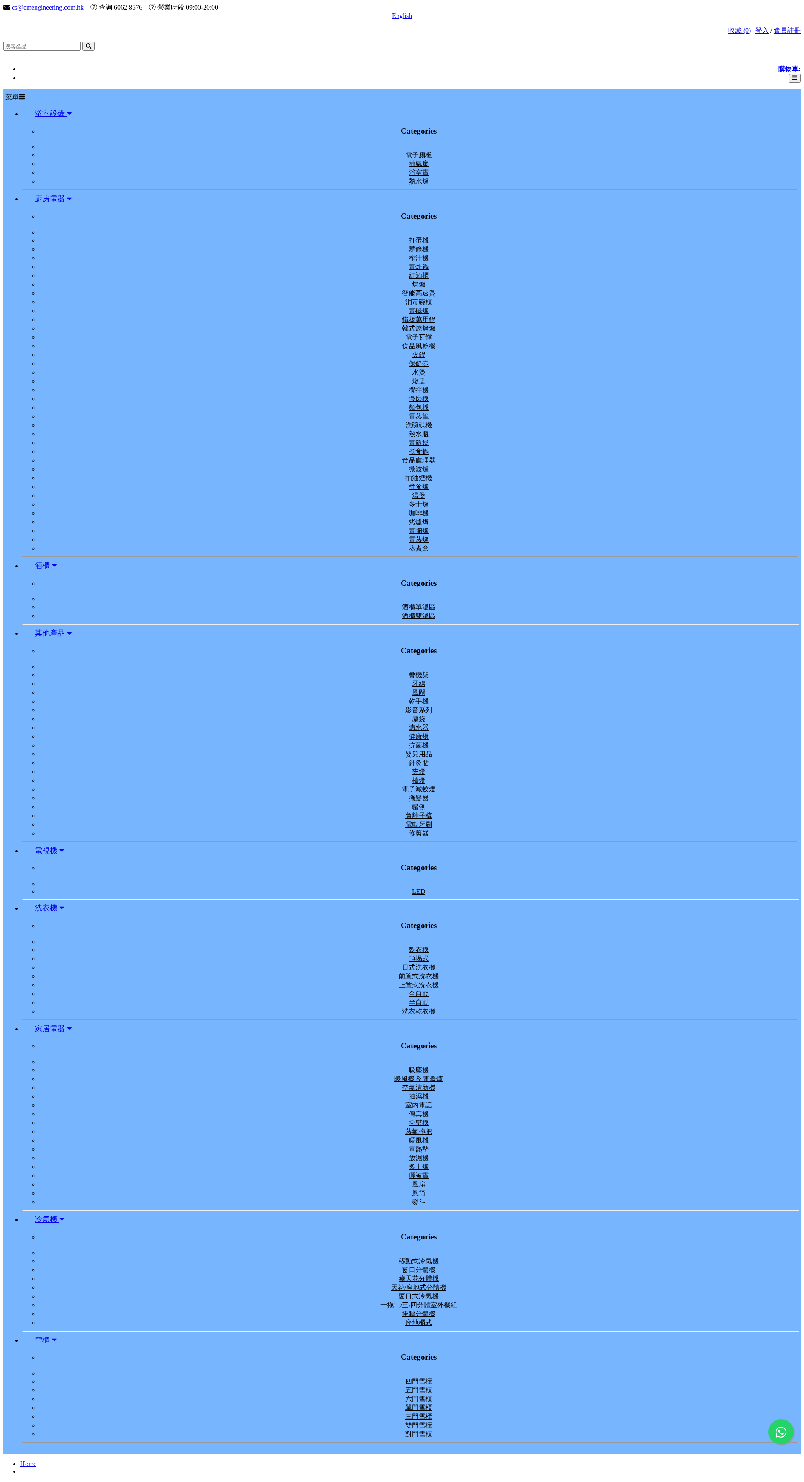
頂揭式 (419, 958)
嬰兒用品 (418, 754)
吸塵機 (419, 1069)
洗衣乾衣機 (419, 1011)
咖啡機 (419, 513)
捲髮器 (419, 798)
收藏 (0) (739, 30)
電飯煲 (419, 442)
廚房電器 (51, 198)
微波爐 (419, 469)
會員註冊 (787, 30)
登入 (762, 30)
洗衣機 (47, 908)
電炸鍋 (419, 266)
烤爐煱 (419, 521)
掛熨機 (419, 1122)
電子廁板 (418, 154)
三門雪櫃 (418, 1416)
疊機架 (419, 674)
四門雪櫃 (418, 1381)
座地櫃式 (418, 1322)
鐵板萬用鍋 (419, 319)
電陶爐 (419, 530)
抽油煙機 (418, 477)
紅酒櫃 (419, 275)
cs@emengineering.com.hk (48, 7)
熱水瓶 (419, 433)
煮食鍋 (419, 451)
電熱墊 (419, 1149)
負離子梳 (418, 815)
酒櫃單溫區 (419, 606)
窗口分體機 (419, 1269)
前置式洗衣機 (419, 976)
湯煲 (418, 495)
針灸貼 (419, 762)
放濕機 (419, 1157)
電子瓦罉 (418, 337)
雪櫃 (43, 1340)
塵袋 (418, 718)
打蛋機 (419, 240)
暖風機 (419, 1140)
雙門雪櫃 (418, 1425)
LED (418, 891)
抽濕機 (419, 1096)
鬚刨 (418, 806)
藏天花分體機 (419, 1278)
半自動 (419, 1002)
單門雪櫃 (418, 1407)
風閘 (418, 692)
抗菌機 (419, 745)
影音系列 (418, 710)
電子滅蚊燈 (419, 789)
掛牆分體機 (419, 1313)
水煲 (418, 372)
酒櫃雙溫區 (419, 615)
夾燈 (418, 771)
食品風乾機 (419, 345)
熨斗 (418, 1201)
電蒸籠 (419, 416)
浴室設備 (51, 113)
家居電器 (51, 1028)
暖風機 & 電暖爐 (418, 1078)
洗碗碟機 (422, 425)
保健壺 (419, 363)
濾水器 (419, 727)
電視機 (47, 850)
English (402, 15)
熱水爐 (419, 181)
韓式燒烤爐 (419, 328)
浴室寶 (419, 172)
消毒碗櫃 (418, 301)
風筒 (418, 1193)
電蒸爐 (419, 539)
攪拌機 (419, 389)
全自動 (419, 993)
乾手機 (419, 701)
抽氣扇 (419, 163)
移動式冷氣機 (419, 1261)
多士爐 (419, 504)
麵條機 (419, 249)
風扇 (418, 1184)
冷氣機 (47, 1219)
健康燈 (419, 736)
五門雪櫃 (418, 1390)
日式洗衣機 (419, 967)
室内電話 (418, 1105)
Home (28, 1463)
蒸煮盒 (419, 548)
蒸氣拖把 (418, 1131)
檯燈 (418, 780)
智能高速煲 (419, 293)
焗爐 (418, 284)
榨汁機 (419, 257)
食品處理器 (419, 460)
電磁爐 (419, 310)
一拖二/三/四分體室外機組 (418, 1305)
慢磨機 (419, 398)
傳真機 (419, 1113)
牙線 (418, 683)
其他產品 (51, 633)
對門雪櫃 (418, 1434)
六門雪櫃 (418, 1398)
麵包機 (419, 407)
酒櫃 (43, 565)
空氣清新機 (419, 1087)
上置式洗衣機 (419, 984)
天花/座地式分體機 (418, 1287)
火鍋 (418, 354)
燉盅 (418, 381)
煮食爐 (419, 486)
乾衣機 (419, 949)
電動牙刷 (418, 824)
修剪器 (419, 833)
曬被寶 (419, 1175)
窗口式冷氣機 (419, 1296)
